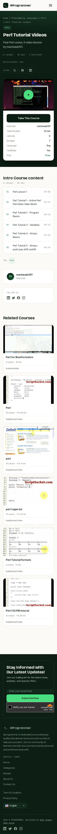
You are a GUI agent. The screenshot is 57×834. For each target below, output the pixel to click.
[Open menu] (50, 5)
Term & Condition (12, 792)
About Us (8, 779)
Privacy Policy (10, 798)
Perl (43, 18)
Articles (7, 773)
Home (5, 18)
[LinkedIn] (8, 297)
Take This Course (28, 118)
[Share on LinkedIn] (30, 70)
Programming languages (24, 18)
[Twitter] (13, 297)
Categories (9, 767)
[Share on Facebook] (22, 70)
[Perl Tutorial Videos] (28, 95)
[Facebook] (18, 297)
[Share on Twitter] (15, 70)
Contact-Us (9, 784)
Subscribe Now (30, 698)
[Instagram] (23, 297)
